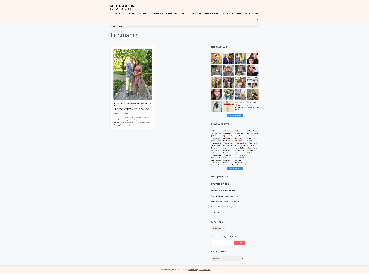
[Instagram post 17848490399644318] (252, 106)
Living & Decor (171, 13)
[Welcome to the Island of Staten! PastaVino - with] (216, 147)
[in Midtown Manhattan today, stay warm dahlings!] (240, 94)
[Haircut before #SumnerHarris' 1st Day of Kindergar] (228, 70)
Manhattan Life (157, 13)
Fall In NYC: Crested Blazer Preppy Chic (224, 196)
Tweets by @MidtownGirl (219, 177)
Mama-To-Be (196, 13)
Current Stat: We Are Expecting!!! (132, 109)
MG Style (116, 13)
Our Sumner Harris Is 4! (219, 212)
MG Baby (117, 103)
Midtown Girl (123, 5)
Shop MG (127, 13)
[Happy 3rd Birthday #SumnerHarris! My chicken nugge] (228, 106)
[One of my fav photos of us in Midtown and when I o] (228, 58)
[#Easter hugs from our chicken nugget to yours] (252, 70)
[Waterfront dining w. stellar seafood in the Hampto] (252, 135)
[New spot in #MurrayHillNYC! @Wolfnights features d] (216, 135)
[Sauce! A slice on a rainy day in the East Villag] (240, 147)
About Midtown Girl (239, 13)
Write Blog (192, 270)
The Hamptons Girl (211, 13)
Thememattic (205, 270)
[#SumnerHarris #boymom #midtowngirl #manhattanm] (240, 82)
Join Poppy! (136, 13)
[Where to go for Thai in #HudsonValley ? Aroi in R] (252, 147)
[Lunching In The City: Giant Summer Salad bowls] (216, 159)
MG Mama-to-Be (138, 103)
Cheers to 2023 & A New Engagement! (224, 207)
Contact (146, 13)
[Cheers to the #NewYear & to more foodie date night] (240, 135)
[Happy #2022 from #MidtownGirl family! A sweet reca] (252, 94)
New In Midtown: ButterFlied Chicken (223, 191)
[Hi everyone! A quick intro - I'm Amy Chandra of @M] (240, 159)
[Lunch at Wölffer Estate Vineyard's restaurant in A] (228, 159)
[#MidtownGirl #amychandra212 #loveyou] (228, 94)
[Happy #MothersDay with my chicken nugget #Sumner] (252, 58)
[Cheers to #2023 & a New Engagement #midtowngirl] (228, 82)
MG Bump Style (126, 103)
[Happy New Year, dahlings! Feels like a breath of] (216, 82)
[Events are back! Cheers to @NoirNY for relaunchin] (228, 147)
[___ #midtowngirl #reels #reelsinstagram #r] (240, 106)
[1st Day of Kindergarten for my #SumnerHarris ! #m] (216, 70)
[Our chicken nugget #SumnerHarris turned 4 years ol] (252, 82)
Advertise (225, 13)
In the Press (253, 13)
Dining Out (185, 13)
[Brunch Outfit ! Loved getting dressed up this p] (216, 106)
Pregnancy (118, 106)
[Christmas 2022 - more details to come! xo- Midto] (216, 94)
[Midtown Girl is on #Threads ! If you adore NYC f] (240, 70)
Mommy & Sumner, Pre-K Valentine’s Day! (225, 201)
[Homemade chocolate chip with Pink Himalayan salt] (228, 135)
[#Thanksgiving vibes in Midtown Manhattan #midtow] (216, 58)
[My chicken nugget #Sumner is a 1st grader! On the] (240, 58)
